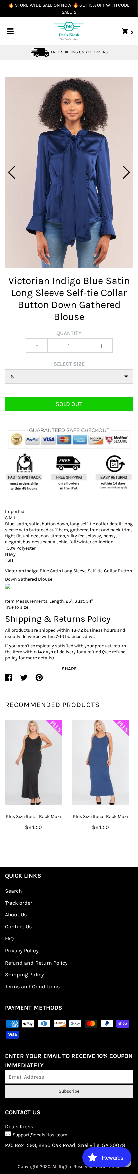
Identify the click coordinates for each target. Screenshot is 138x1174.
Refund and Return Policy (36, 963)
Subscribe (69, 1091)
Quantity (69, 333)
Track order (18, 903)
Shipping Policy (24, 974)
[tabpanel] (69, 172)
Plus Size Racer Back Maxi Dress (33, 821)
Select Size (69, 364)
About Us (16, 914)
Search (13, 891)
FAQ (9, 938)
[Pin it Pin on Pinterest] (39, 680)
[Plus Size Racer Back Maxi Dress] (33, 762)
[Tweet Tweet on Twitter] (24, 680)
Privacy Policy (22, 950)
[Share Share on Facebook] (9, 680)
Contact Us (18, 926)
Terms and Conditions (32, 986)
